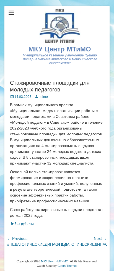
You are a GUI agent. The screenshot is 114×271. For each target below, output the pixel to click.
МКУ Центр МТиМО (59, 49)
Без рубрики (24, 224)
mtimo (43, 97)
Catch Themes (67, 265)
